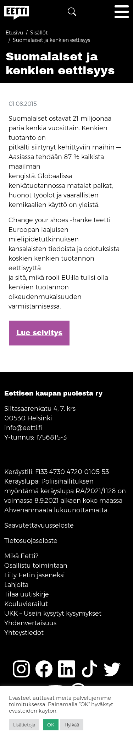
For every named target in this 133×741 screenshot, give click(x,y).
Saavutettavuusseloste (39, 525)
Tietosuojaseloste (30, 541)
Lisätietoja (24, 725)
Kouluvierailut (26, 604)
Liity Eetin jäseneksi (34, 575)
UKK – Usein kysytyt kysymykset (52, 613)
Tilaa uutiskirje (26, 594)
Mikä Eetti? (21, 556)
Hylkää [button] (72, 725)
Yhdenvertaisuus (30, 623)
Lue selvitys (39, 332)
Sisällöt (39, 32)
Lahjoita (16, 585)
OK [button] (50, 725)
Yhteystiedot (24, 633)
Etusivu (14, 32)
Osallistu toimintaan (35, 566)
